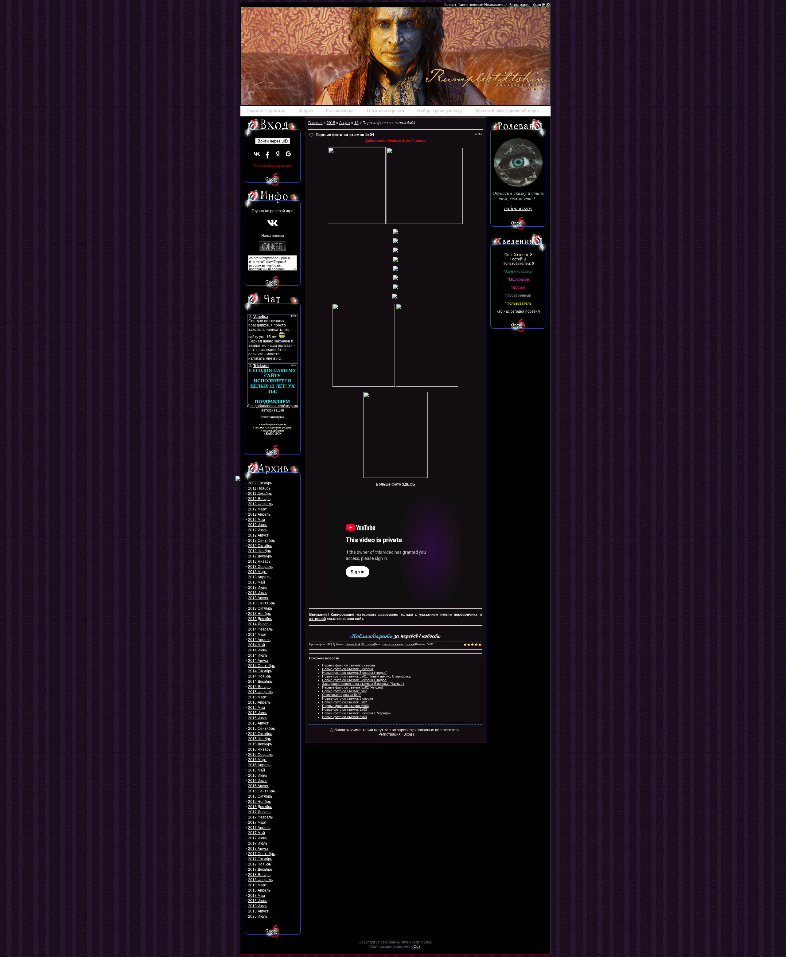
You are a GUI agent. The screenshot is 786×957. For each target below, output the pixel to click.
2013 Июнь (257, 587)
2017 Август (258, 848)
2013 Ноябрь (259, 613)
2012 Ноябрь (259, 551)
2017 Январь (259, 812)
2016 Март (257, 760)
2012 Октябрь (260, 546)
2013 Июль (257, 593)
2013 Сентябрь (261, 603)
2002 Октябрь (260, 483)
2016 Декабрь (260, 807)
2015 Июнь (257, 713)
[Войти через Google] (288, 153)
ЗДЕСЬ (408, 484)
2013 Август (258, 598)
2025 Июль (257, 916)
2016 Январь (259, 749)
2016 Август (258, 786)
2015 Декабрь (260, 744)
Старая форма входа (272, 165)
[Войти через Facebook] (267, 153)
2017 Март (257, 822)
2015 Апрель (259, 702)
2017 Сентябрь (261, 854)
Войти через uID (273, 141)
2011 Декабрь (260, 493)
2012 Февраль (260, 504)
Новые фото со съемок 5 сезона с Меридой (356, 713)
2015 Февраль (260, 692)
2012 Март (257, 509)
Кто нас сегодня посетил (518, 311)
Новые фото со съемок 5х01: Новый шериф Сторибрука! (366, 676)
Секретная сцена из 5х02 (341, 695)
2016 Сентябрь (261, 791)
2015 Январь (259, 687)
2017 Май (256, 833)
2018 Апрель (259, 890)
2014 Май (256, 645)
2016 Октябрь (260, 796)
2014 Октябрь (260, 671)
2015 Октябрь (260, 734)
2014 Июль (257, 655)
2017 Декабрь (260, 869)
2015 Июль (257, 718)
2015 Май (256, 707)
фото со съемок (392, 644)
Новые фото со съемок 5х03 (344, 709)
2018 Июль (257, 906)
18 (356, 123)
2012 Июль (257, 530)
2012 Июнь (257, 525)
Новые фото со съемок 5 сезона (347, 669)
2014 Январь (259, 624)
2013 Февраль (260, 566)
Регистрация (519, 4)
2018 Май (256, 895)
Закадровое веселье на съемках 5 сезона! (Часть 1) (363, 684)
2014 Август (258, 660)
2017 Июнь (257, 838)
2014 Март (257, 634)
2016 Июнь (257, 775)
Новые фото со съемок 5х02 (344, 691)
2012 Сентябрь (261, 540)
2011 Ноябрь (259, 488)
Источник (368, 644)
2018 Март (257, 885)
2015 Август (258, 723)
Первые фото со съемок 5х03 (345, 706)
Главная (315, 123)
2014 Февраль (260, 629)
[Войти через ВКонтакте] (257, 153)
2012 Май (256, 520)
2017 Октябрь (260, 859)
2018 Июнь (257, 901)
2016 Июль (257, 781)
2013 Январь (259, 561)
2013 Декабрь (260, 619)
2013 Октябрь (260, 608)
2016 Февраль (260, 754)
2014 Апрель (259, 640)
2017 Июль (257, 843)
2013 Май (256, 582)
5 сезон (409, 644)
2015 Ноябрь (259, 739)
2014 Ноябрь (259, 676)
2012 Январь (259, 499)
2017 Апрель (259, 828)
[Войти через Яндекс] (277, 153)
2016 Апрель (259, 765)
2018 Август (258, 911)
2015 (331, 123)
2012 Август (258, 535)
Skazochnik (353, 644)
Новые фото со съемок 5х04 (344, 717)
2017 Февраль (260, 817)
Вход (536, 4)
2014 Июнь (257, 650)
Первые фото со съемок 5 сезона (348, 665)
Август (344, 123)
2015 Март (257, 697)
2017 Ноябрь (259, 864)
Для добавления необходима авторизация (272, 408)
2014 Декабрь (260, 681)
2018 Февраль (260, 880)
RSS (547, 4)
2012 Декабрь (260, 556)
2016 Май (256, 770)
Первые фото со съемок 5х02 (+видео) (352, 687)
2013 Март (257, 572)
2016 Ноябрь (259, 801)
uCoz (415, 946)
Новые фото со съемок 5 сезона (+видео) (354, 672)
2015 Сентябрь (261, 728)
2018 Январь (259, 875)
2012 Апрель (259, 514)
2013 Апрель (259, 577)
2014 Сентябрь (261, 666)
